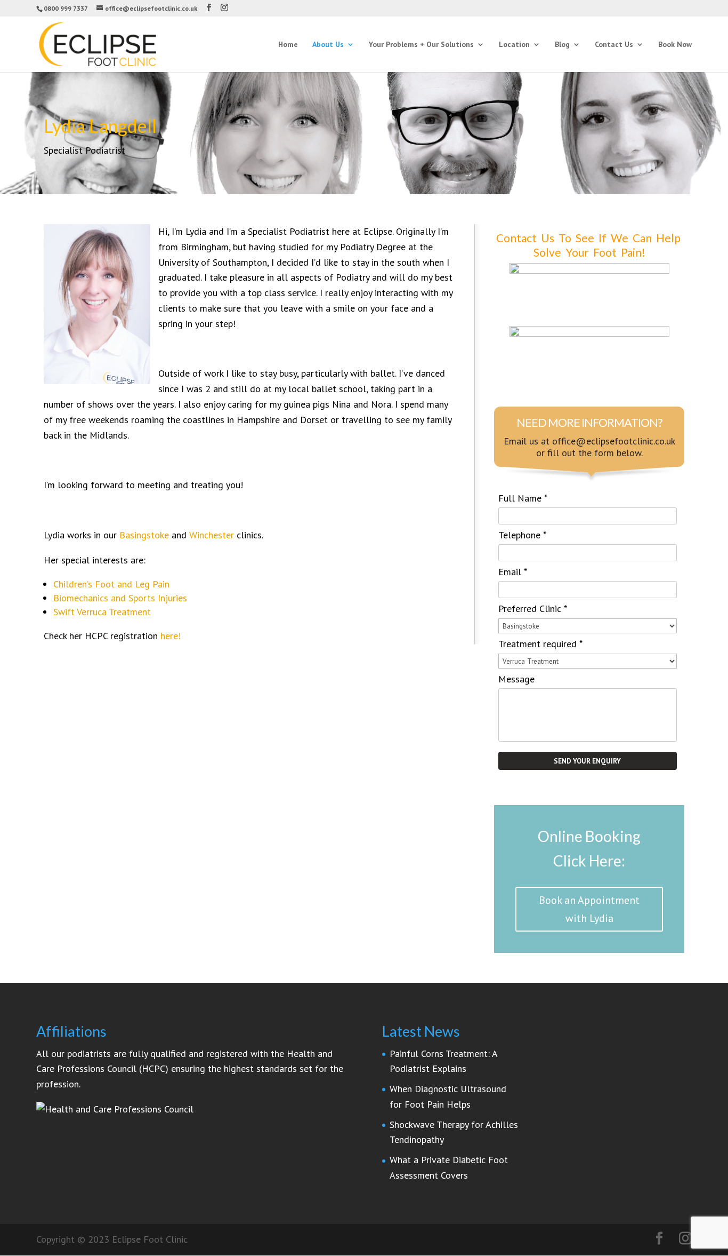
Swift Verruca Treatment (102, 612)
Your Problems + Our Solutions (421, 45)
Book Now (675, 45)
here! (170, 636)
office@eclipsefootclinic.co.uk (613, 441)
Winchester (211, 535)
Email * (512, 572)
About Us (328, 45)
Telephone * (522, 535)
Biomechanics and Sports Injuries (120, 598)
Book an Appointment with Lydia (589, 909)
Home (288, 45)
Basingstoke (144, 535)
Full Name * (522, 498)
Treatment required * (540, 644)
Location (514, 45)
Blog (562, 45)
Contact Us (614, 45)
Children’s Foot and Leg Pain (111, 584)
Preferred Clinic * (532, 608)
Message (516, 679)
